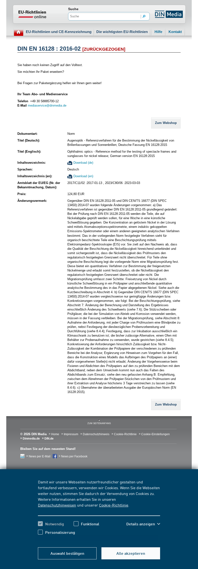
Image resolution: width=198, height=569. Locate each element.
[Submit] (144, 17)
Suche (73, 9)
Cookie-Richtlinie (113, 505)
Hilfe (158, 32)
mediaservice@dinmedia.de (47, 105)
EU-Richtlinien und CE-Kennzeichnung (59, 32)
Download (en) (83, 176)
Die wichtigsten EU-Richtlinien (122, 32)
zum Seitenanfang (99, 423)
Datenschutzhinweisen (57, 505)
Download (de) (83, 162)
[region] (99, 510)
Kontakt (175, 32)
